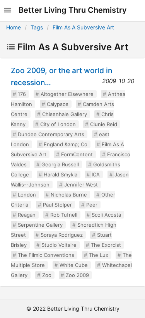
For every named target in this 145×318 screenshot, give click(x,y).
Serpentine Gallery (40, 225)
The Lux (98, 255)
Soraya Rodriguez (62, 235)
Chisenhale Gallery (64, 114)
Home (13, 27)
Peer (91, 205)
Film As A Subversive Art (83, 27)
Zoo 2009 (77, 275)
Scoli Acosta (106, 215)
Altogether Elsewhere (67, 94)
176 (22, 94)
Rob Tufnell (63, 215)
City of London (58, 124)
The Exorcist (106, 245)
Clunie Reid (103, 124)
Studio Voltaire (59, 245)
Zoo (46, 275)
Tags (37, 27)
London (27, 194)
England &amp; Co (65, 144)
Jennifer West (81, 184)
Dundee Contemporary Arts (51, 134)
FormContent (77, 154)
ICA (96, 174)
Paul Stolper (57, 205)
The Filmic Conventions (46, 255)
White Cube (74, 265)
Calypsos (57, 104)
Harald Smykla (60, 174)
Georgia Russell (60, 164)
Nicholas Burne (69, 194)
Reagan (27, 215)
